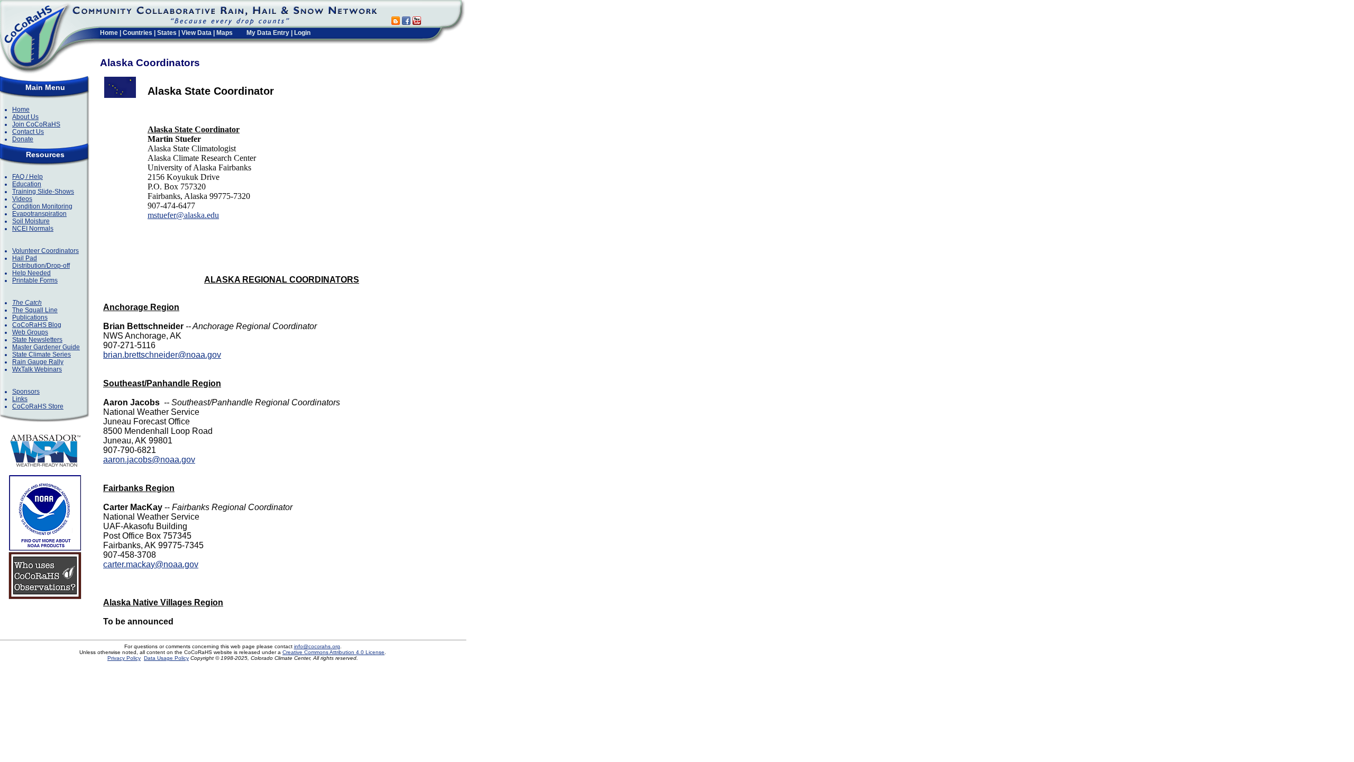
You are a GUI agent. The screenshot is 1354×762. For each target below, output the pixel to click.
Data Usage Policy (166, 658)
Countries (137, 33)
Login (302, 33)
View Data (196, 33)
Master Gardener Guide (46, 347)
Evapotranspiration (39, 213)
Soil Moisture (31, 221)
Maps (224, 33)
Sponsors (26, 391)
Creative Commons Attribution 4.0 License (333, 652)
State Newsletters (37, 339)
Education (26, 184)
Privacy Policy (124, 658)
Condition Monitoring (42, 206)
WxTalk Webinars (37, 369)
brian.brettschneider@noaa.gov (162, 354)
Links (20, 399)
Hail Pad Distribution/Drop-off (41, 262)
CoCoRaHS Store (37, 406)
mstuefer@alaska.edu (183, 215)
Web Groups (30, 332)
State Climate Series (41, 354)
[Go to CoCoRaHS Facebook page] (406, 21)
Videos (22, 199)
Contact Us (28, 131)
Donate (22, 139)
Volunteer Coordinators (45, 251)
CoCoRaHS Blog (36, 325)
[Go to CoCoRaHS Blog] (395, 21)
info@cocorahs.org (317, 646)
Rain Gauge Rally (37, 362)
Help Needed (31, 273)
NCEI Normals (32, 228)
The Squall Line (35, 310)
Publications (30, 317)
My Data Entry (267, 33)
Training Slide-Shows (43, 191)
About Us (25, 117)
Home (109, 33)
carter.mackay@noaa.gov (150, 564)
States (167, 33)
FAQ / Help (27, 176)
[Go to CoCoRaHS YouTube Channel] (417, 21)
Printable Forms (35, 280)
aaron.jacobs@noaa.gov (149, 459)
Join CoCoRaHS (36, 124)
